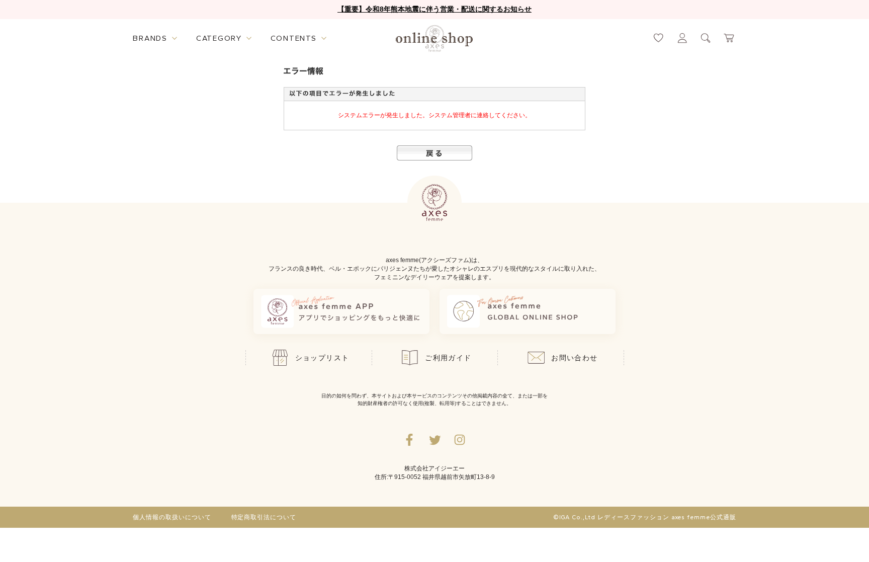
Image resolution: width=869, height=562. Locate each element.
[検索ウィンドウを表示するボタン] (706, 38)
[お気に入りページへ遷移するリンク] (658, 38)
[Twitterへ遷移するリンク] (434, 439)
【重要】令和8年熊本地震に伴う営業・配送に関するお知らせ (434, 9)
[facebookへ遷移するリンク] (409, 439)
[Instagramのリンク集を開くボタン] (459, 439)
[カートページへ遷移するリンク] (729, 38)
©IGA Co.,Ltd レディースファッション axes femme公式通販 (644, 517)
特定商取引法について (264, 517)
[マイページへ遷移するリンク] (682, 38)
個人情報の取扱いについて (172, 517)
